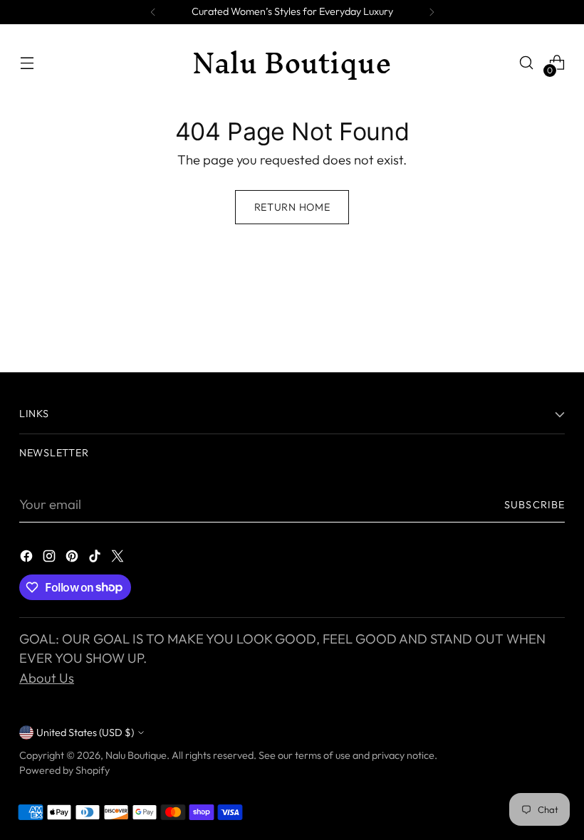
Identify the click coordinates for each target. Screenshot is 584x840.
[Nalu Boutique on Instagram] (50, 559)
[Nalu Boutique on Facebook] (27, 559)
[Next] (431, 12)
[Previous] (153, 12)
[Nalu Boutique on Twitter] (118, 559)
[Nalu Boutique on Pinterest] (73, 559)
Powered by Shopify (64, 770)
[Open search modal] (526, 63)
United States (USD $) (85, 732)
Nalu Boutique (136, 755)
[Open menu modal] (26, 63)
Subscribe (534, 504)
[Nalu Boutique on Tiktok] (96, 559)
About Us (46, 677)
